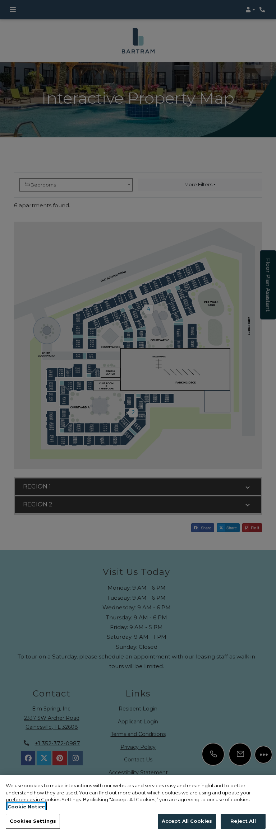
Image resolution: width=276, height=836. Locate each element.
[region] (138, 805)
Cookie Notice (26, 806)
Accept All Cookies (187, 821)
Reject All (243, 821)
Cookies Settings (33, 821)
